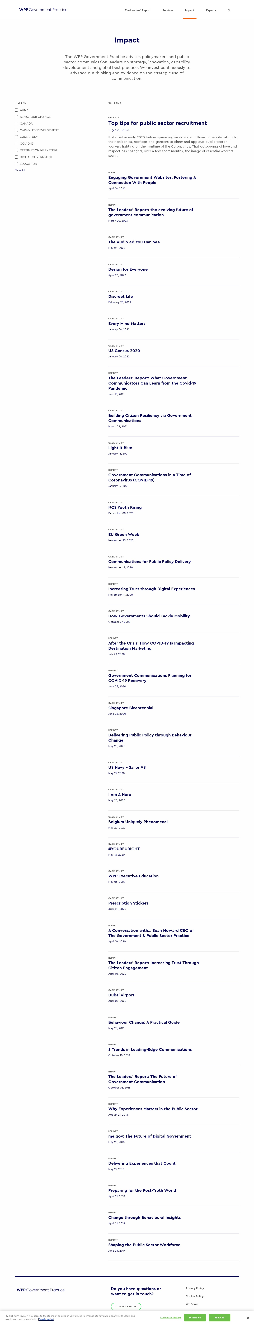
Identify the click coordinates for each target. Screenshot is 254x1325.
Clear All (20, 170)
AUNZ (24, 110)
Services (168, 10)
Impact (189, 10)
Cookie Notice (46, 1319)
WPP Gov (43, 10)
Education (28, 163)
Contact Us (125, 1306)
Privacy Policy (195, 1288)
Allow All (219, 1318)
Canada (26, 123)
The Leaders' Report (138, 10)
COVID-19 (27, 143)
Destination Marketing (38, 150)
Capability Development (39, 130)
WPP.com (192, 1304)
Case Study (29, 136)
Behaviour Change (35, 116)
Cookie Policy (195, 1296)
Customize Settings (170, 1318)
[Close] (248, 1317)
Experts (211, 10)
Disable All (195, 1318)
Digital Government (36, 157)
